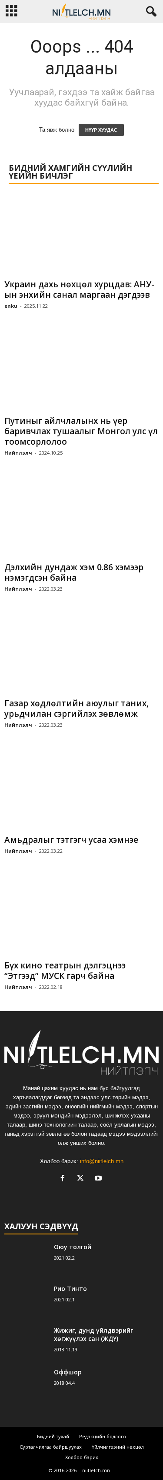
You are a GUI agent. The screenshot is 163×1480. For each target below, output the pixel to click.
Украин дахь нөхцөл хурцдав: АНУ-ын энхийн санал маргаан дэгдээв (79, 289)
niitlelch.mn (96, 1470)
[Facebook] (64, 1179)
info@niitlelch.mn (101, 1161)
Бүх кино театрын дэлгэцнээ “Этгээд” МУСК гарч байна (65, 970)
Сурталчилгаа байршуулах (51, 1446)
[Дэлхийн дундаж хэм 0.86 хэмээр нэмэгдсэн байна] (81, 517)
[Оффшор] (26, 1384)
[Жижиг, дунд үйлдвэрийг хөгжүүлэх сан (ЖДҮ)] (26, 1342)
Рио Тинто (70, 1288)
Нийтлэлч (18, 452)
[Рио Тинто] (26, 1300)
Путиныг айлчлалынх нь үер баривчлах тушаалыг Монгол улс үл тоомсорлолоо (81, 431)
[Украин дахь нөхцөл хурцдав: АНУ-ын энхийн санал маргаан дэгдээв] (81, 234)
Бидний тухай (53, 1436)
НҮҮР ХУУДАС (101, 130)
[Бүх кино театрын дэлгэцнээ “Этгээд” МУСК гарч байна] (81, 916)
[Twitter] (82, 1179)
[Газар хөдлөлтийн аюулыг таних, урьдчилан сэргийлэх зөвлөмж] (81, 653)
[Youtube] (99, 1179)
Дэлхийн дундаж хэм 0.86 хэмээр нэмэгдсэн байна (73, 572)
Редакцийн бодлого (102, 1436)
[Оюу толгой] (26, 1259)
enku (10, 306)
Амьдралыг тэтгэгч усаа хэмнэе (71, 839)
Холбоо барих (81, 1457)
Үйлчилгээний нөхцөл (118, 1446)
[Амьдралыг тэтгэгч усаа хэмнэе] (81, 789)
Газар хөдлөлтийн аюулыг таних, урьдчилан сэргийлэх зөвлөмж (76, 708)
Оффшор (68, 1372)
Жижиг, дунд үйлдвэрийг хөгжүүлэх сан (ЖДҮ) (93, 1334)
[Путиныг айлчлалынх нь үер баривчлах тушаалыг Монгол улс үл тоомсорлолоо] (81, 370)
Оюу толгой (72, 1247)
